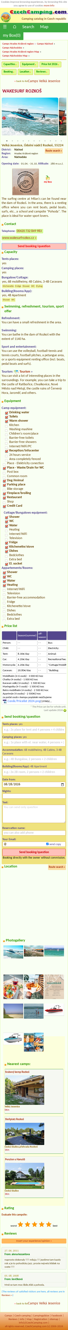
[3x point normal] (35, 1224)
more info (49, 5)
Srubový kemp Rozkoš (17, 1072)
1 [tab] (7, 141)
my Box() (11, 35)
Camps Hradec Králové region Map (20, 52)
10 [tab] (56, 141)
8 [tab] (45, 141)
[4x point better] (42, 1224)
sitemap (54, 1319)
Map (44, 27)
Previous (4, 118)
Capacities (9, 64)
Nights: (6, 791)
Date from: (9, 779)
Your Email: (9, 839)
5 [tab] (28, 141)
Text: (5, 802)
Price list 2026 (49, 64)
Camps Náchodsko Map (15, 56)
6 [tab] (34, 141)
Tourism (25, 371)
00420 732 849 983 (29, 231)
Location (24, 72)
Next (64, 118)
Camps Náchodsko (12, 48)
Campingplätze (41, 1315)
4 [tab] (23, 141)
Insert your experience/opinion (34, 1241)
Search (28, 27)
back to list (22, 81)
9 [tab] (50, 141)
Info (22, 1319)
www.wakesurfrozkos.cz (18, 238)
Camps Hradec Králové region (18, 44)
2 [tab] (12, 141)
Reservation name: (13, 828)
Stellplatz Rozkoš (14, 1119)
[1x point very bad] (20, 1224)
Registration (40, 1319)
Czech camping (23, 1315)
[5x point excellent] (49, 1224)
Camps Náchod (45, 44)
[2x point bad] (27, 1224)
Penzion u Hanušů (15, 1159)
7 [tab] (39, 141)
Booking (8, 72)
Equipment (28, 64)
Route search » (54, 151)
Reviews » (7, 1295)
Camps (8, 1315)
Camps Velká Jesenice (44, 81)
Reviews (41, 72)
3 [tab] (18, 141)
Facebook (56, 1315)
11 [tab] (61, 141)
